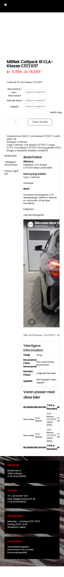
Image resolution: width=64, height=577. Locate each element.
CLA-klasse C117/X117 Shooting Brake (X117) (37, 147)
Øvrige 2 (11, 150)
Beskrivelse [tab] (11, 155)
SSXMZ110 (22, 150)
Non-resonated (45, 361)
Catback (22, 141)
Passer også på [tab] (11, 172)
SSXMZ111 (32, 150)
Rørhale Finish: (14, 100)
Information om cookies (20, 549)
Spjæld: (14, 106)
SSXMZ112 (43, 150)
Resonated (42, 364)
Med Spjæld (43, 379)
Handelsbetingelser (18, 546)
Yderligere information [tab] (11, 163)
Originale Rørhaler (46, 373)
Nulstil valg (56, 112)
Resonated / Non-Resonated (15, 92)
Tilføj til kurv (40, 121)
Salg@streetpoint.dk (24, 498)
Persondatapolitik (17, 552)
